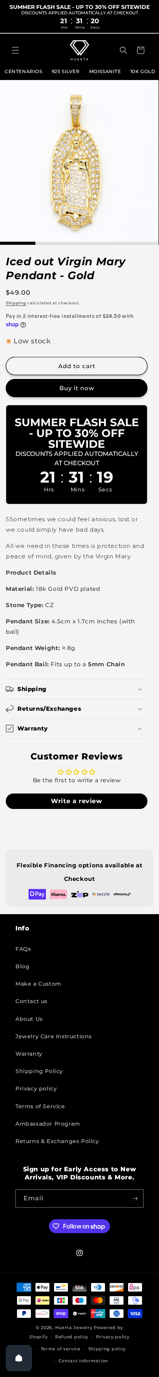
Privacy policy (36, 1088)
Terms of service (61, 1348)
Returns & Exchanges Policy (57, 1141)
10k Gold (143, 71)
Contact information (83, 1360)
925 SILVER (66, 71)
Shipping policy (107, 1348)
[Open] (19, 1358)
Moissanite (105, 71)
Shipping (16, 302)
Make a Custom (38, 983)
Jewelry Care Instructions (53, 1036)
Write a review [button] (76, 801)
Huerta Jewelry (74, 1327)
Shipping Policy (39, 1071)
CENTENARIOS (23, 71)
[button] (15, 50)
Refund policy (71, 1336)
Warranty (28, 1053)
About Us (29, 1018)
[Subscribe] (134, 1198)
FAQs (23, 948)
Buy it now (76, 388)
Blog (22, 966)
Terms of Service (40, 1106)
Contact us (31, 1001)
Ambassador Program (47, 1123)
